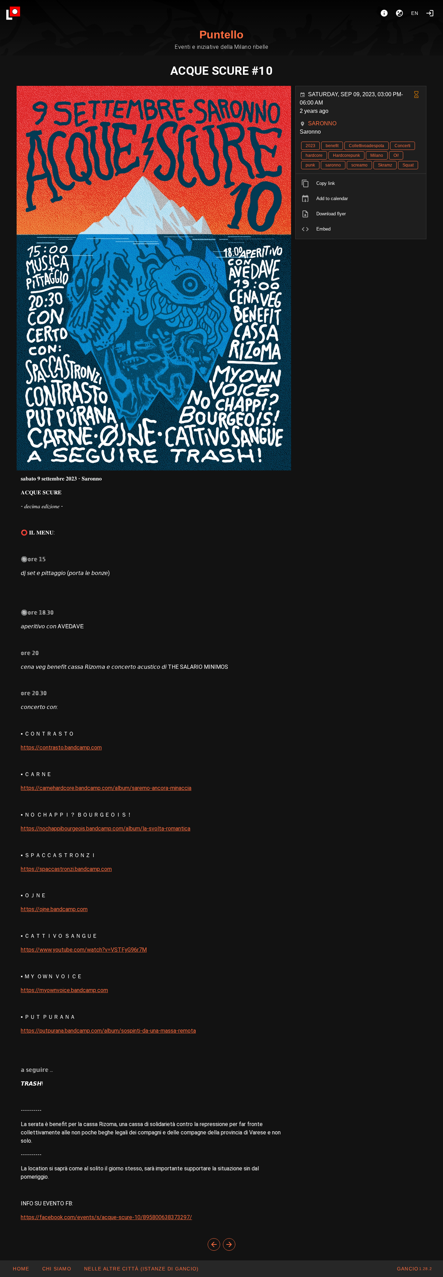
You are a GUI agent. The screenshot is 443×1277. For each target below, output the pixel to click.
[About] (384, 13)
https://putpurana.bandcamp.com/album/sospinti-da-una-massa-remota (108, 1030)
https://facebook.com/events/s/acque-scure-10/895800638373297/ (106, 1217)
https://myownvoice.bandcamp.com (64, 990)
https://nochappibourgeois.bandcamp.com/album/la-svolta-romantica (105, 828)
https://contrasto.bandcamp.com (61, 747)
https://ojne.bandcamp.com (54, 909)
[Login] (429, 13)
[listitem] (360, 183)
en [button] (415, 13)
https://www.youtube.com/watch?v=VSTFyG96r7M (84, 949)
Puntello (221, 34)
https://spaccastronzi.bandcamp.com (66, 869)
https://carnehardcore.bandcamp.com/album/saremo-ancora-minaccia (106, 788)
